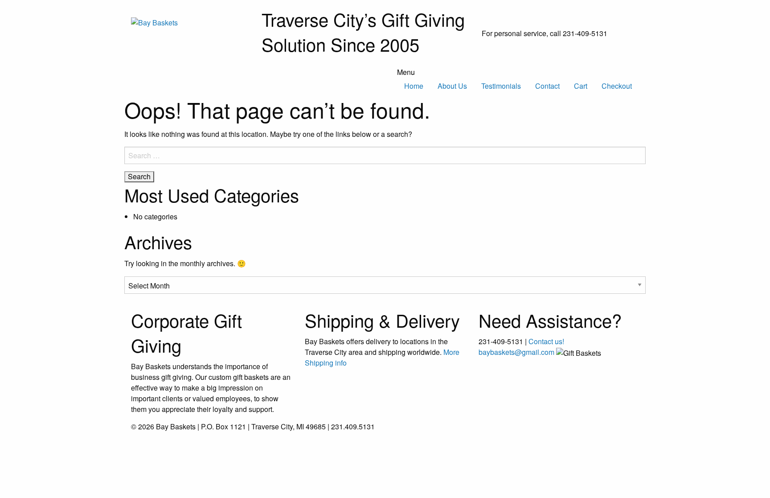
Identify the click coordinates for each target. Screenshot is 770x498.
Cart (580, 86)
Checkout (617, 86)
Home (413, 86)
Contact (547, 86)
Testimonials (501, 86)
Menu (406, 72)
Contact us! (546, 341)
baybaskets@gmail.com (516, 352)
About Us (452, 86)
